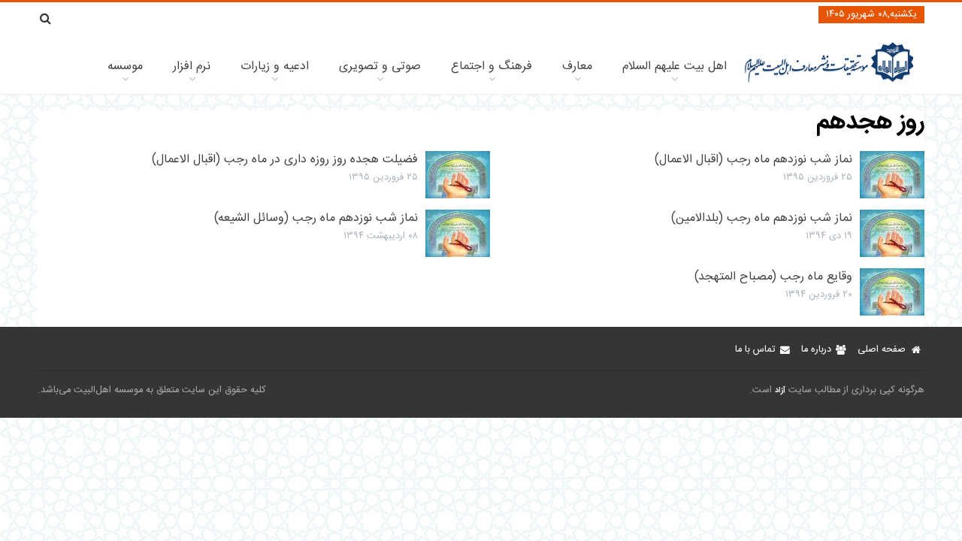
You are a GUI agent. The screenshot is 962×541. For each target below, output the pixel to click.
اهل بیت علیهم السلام (674, 66)
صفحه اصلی (882, 350)
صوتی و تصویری (380, 66)
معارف (577, 66)
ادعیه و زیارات (274, 66)
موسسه (125, 66)
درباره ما (816, 350)
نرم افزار (191, 66)
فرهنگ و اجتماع (491, 66)
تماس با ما (755, 350)
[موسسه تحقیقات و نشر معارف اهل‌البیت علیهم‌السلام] (829, 81)
